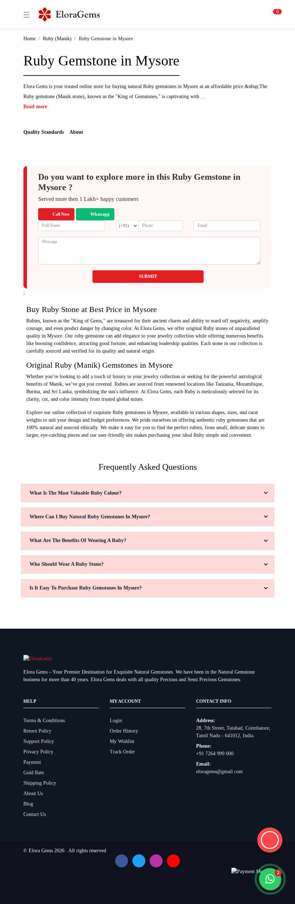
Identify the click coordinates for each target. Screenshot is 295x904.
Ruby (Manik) (57, 38)
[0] (269, 14)
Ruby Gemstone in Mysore (106, 38)
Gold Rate (33, 772)
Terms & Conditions (44, 720)
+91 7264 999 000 (214, 753)
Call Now (61, 214)
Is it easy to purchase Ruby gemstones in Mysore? (86, 588)
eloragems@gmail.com (219, 771)
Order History (124, 731)
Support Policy (38, 741)
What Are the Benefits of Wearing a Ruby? (78, 540)
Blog (28, 804)
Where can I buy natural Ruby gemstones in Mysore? (90, 516)
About (76, 132)
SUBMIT (148, 276)
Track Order (122, 751)
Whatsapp (100, 214)
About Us (33, 793)
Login (116, 720)
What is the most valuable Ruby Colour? (76, 493)
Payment (32, 762)
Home (29, 38)
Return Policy (37, 731)
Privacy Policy (38, 751)
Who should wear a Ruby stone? (67, 564)
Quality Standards (43, 132)
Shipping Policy (39, 783)
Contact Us (34, 814)
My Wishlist (122, 741)
